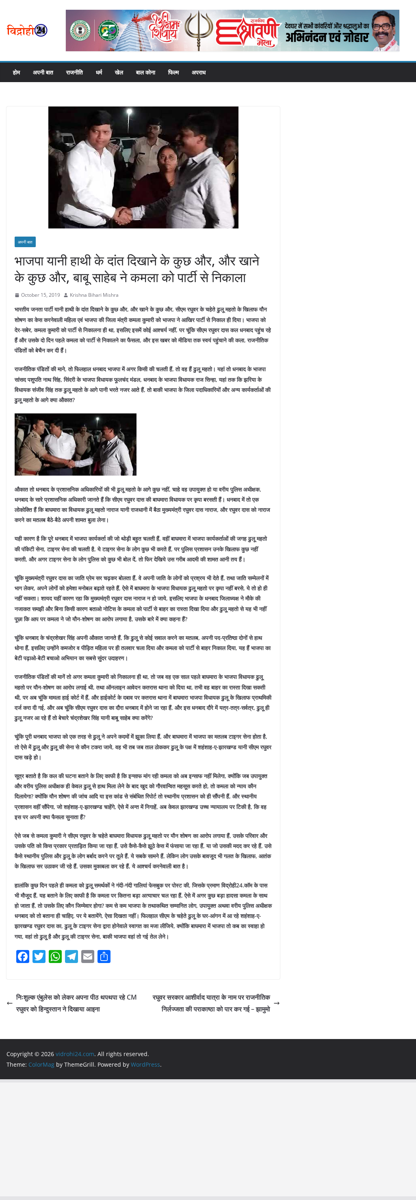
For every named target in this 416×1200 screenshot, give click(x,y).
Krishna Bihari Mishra (94, 294)
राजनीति (74, 72)
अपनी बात (43, 72)
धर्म (99, 72)
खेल (119, 72)
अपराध (199, 72)
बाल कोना (145, 72)
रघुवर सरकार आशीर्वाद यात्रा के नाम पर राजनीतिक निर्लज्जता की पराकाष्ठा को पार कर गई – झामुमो (211, 1003)
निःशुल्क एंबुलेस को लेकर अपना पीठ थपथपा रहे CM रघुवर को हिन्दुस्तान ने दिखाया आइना (76, 1003)
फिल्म (173, 72)
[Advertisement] (208, 1139)
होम (16, 72)
